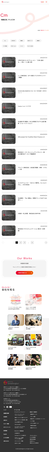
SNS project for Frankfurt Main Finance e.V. (31, 137)
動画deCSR (29, 368)
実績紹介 (38, 40)
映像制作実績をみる (22, 272)
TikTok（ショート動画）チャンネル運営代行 (19, 438)
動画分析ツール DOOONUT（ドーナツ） (37, 418)
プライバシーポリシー (33, 435)
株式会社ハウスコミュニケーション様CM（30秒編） (31, 229)
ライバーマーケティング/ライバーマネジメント (19, 415)
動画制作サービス (33, 414)
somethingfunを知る (13, 308)
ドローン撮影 (32, 416)
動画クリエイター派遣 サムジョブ (21, 417)
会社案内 (5, 416)
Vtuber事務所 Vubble (19, 422)
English (42, 1)
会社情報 (28, 328)
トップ (5, 409)
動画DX (21, 40)
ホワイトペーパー (7, 427)
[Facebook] (7, 407)
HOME (39, 30)
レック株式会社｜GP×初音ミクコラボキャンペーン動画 (32, 76)
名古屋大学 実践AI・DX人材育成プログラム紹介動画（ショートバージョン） (32, 122)
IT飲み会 (28, 348)
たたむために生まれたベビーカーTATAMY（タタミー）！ (32, 91)
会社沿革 (10, 348)
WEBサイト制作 (18, 443)
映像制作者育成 (33, 425)
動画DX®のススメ (33, 427)
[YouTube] (10, 407)
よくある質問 (6, 437)
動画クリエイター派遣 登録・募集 (21, 419)
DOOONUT (13, 40)
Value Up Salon (18, 424)
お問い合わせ (6, 441)
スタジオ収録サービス (34, 423)
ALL (5, 40)
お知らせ (5, 420)
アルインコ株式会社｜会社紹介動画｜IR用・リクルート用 (32, 168)
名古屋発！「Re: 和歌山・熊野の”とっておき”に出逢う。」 (32, 199)
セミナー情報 (6, 423)
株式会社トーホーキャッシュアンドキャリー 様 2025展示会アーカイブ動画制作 (31, 153)
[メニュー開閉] (46, 1)
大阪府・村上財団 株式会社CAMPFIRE (29, 213)
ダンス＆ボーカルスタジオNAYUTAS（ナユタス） (20, 427)
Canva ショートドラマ (24, 106)
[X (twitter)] (4, 407)
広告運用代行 (17, 433)
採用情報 (10, 368)
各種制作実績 (6, 413)
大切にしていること (31, 308)
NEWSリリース (30, 40)
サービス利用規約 (33, 437)
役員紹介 (10, 328)
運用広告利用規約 (33, 439)
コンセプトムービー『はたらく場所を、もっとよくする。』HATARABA (32, 183)
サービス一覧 (17, 409)
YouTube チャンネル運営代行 (20, 435)
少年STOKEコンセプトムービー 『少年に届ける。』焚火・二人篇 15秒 (31, 61)
